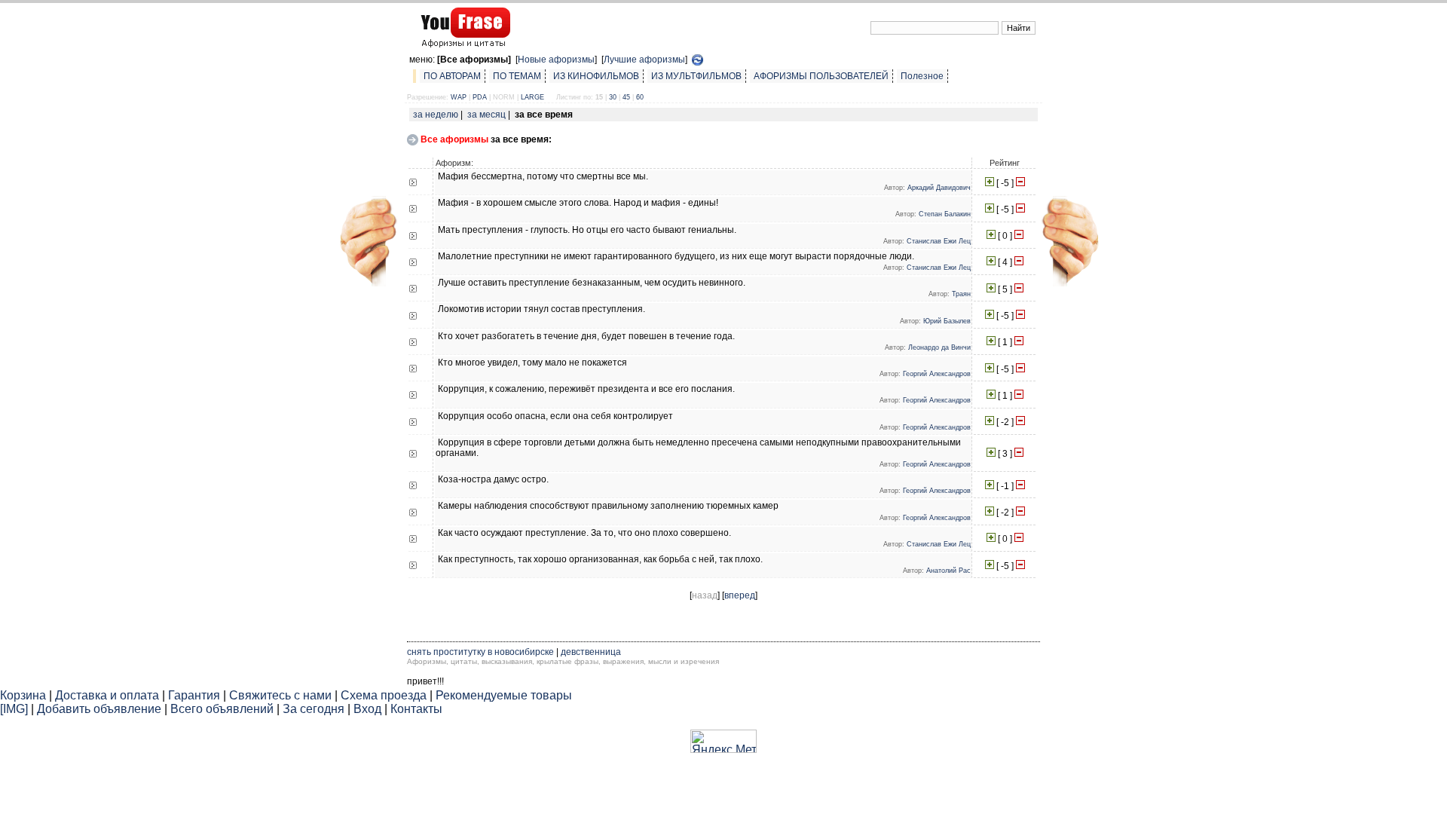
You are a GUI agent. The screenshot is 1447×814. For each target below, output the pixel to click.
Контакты (416, 708)
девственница (591, 652)
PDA (480, 97)
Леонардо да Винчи (939, 347)
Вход (367, 708)
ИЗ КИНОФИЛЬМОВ (596, 76)
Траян (961, 294)
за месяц (486, 114)
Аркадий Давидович (939, 187)
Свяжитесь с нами (280, 695)
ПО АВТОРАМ (452, 76)
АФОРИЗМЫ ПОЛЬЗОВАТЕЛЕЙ (821, 76)
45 (626, 97)
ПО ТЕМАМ (517, 76)
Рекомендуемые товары (504, 695)
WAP (459, 97)
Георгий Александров (937, 374)
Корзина (23, 695)
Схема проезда (384, 695)
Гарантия (194, 695)
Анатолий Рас (948, 570)
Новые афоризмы (556, 59)
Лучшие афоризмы (644, 59)
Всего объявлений (222, 708)
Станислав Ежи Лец (939, 241)
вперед (739, 595)
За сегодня (313, 708)
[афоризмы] (367, 283)
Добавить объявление (99, 708)
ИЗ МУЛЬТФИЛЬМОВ (696, 76)
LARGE (532, 97)
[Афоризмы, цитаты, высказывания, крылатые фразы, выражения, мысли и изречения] (463, 41)
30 (612, 97)
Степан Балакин (945, 214)
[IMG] (14, 708)
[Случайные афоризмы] (697, 59)
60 (640, 97)
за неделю (435, 114)
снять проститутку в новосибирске (480, 652)
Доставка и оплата (107, 695)
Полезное (922, 76)
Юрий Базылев (947, 321)
